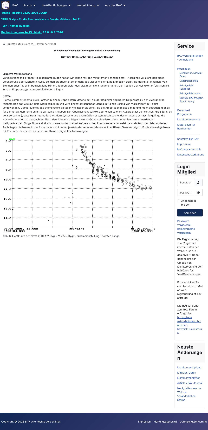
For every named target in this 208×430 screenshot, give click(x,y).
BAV (15, 5)
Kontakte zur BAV (188, 139)
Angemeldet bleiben (188, 202)
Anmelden (190, 213)
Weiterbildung (86, 5)
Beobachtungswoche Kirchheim (21, 32)
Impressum (184, 144)
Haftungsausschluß (189, 149)
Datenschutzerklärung (190, 154)
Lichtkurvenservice (188, 119)
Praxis (28, 5)
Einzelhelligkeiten (189, 80)
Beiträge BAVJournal (190, 93)
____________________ (188, 133)
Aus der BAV (113, 5)
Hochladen (183, 68)
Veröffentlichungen (54, 5)
